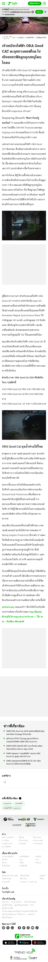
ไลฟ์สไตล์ (5, 866)
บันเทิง (4, 860)
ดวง (20, 860)
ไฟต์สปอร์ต (6, 879)
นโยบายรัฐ (22, 840)
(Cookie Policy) (10, 14)
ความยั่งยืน (6, 847)
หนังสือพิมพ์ (23, 856)
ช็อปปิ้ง (5, 888)
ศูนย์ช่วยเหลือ (26, 905)
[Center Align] (45, 12)
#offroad (28, 617)
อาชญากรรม (6, 844)
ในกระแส (36, 837)
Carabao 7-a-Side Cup (27, 882)
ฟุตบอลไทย (22, 876)
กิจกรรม (5, 902)
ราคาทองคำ (37, 844)
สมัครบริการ (35, 3)
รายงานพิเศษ (7, 856)
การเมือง (5, 840)
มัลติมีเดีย (22, 866)
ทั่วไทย (20, 837)
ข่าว (16, 37)
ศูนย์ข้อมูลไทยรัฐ (8, 905)
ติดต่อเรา (28, 911)
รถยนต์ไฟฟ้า (31, 37)
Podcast (37, 863)
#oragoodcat (17, 617)
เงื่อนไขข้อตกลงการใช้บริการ (12, 911)
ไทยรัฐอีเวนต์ (7, 892)
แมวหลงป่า (20, 803)
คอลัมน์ (37, 856)
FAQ (17, 905)
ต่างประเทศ (37, 840)
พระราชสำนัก (7, 837)
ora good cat (8, 803)
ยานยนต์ (22, 37)
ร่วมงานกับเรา (15, 902)
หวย (35, 860)
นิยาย (4, 863)
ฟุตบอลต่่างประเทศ (9, 876)
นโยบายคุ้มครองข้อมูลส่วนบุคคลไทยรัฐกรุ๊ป (17, 908)
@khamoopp (8, 607)
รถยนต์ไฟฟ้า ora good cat (12, 808)
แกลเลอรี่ (5, 882)
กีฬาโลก (21, 879)
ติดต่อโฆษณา (38, 911)
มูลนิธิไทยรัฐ (39, 902)
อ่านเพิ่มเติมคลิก (20, 12)
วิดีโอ (21, 863)
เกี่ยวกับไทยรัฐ (28, 902)
